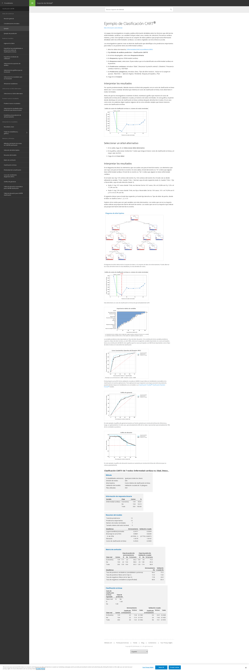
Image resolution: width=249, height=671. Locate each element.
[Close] (246, 668)
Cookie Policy (40, 669)
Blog (142, 643)
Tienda (135, 643)
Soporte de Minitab (45, 3)
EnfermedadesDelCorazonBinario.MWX (140, 49)
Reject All (161, 667)
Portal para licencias (122, 643)
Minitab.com (108, 643)
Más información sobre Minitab (113, 28)
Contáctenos (152, 643)
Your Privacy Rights (147, 667)
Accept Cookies (174, 667)
